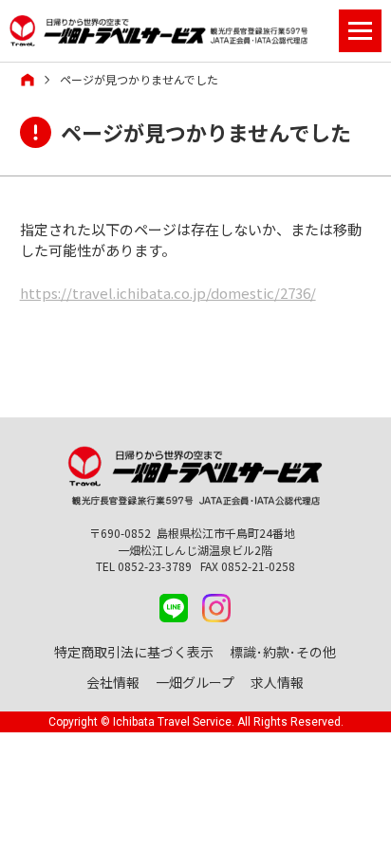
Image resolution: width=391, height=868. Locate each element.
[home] (27, 80)
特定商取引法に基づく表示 (134, 651)
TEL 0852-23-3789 (144, 566)
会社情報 (113, 682)
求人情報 (277, 682)
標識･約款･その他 (283, 651)
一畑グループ (195, 682)
